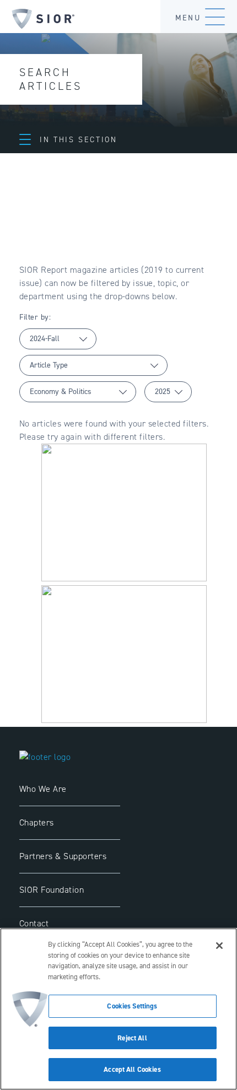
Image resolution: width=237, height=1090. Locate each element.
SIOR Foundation (51, 889)
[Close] (219, 945)
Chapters (36, 822)
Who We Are (43, 789)
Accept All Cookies (132, 1069)
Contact (34, 923)
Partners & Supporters (62, 856)
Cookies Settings (132, 1006)
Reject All (132, 1038)
